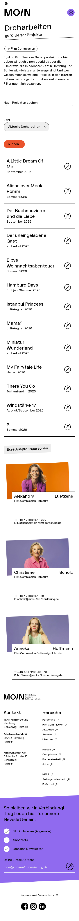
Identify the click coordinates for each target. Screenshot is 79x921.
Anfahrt (8, 742)
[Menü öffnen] (71, 12)
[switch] (27, 831)
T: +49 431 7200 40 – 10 (30, 672)
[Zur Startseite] (39, 697)
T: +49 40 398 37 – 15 (29, 596)
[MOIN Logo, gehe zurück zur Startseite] (35, 12)
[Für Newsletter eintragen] (68, 866)
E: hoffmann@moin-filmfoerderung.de (38, 675)
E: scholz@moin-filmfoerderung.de (36, 599)
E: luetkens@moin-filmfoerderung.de (37, 523)
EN (6, 3)
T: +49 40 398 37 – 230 (30, 519)
